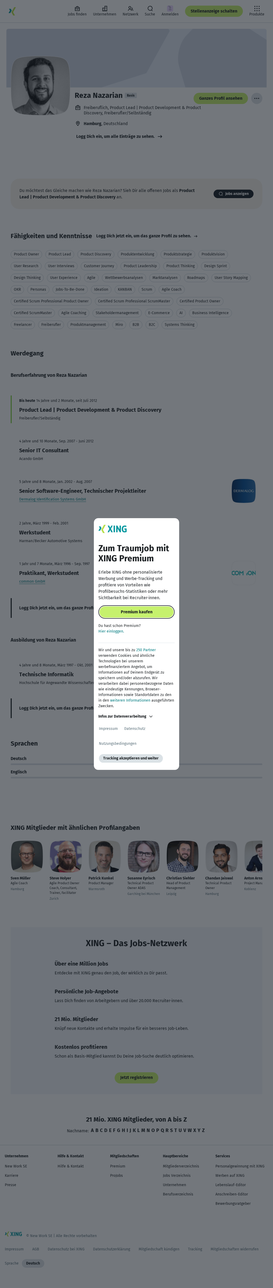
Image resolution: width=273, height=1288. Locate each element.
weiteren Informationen (130, 700)
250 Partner (146, 650)
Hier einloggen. (111, 631)
